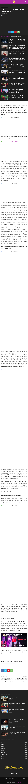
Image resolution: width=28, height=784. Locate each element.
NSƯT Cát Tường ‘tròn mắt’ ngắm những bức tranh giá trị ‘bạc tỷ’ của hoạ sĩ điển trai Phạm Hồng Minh (16, 47)
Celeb (6, 5)
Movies (3, 42)
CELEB (6, 778)
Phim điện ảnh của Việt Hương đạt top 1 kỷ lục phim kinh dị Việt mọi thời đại (16, 41)
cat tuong (7, 661)
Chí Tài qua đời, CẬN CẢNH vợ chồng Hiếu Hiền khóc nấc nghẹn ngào (16, 66)
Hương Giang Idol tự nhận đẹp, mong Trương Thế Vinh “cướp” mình (21, 680)
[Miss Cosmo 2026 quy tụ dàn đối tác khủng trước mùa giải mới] (4, 711)
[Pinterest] (15, 32)
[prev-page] (24, 37)
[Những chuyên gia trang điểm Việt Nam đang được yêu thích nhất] (4, 734)
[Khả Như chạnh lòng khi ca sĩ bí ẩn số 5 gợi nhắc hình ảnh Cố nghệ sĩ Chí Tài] (4, 53)
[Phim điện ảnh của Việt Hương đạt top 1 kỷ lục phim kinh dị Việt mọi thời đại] (4, 41)
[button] (2, 2)
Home (2, 5)
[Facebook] (9, 32)
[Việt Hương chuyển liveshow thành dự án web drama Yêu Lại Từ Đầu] (4, 72)
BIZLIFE (14, 780)
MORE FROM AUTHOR (16, 36)
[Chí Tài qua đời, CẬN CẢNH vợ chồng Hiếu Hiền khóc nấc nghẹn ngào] (4, 66)
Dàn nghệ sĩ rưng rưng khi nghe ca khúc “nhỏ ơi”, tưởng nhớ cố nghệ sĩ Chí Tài (17, 60)
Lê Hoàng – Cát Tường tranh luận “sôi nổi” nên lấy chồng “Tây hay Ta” (16, 78)
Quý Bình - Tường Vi (5, 662)
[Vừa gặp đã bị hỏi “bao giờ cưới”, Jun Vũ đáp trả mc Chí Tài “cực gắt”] (4, 85)
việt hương (12, 662)
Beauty (21, 778)
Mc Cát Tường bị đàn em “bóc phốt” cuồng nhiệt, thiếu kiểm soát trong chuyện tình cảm (16, 91)
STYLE (24, 778)
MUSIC (9, 778)
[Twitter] (12, 32)
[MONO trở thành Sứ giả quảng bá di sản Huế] (4, 705)
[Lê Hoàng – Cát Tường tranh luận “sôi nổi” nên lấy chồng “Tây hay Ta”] (4, 78)
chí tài (11, 661)
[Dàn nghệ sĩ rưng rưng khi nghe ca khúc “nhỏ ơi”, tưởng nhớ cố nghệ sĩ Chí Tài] (4, 59)
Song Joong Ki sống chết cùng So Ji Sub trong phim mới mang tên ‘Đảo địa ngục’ (7, 680)
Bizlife (3, 67)
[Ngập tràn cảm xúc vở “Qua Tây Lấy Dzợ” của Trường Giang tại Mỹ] (4, 97)
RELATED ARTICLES (5, 36)
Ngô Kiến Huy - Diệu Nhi (18, 661)
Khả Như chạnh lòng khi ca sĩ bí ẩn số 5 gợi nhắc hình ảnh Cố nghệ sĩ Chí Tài (16, 53)
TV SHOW (5, 7)
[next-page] (26, 37)
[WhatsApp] (18, 32)
